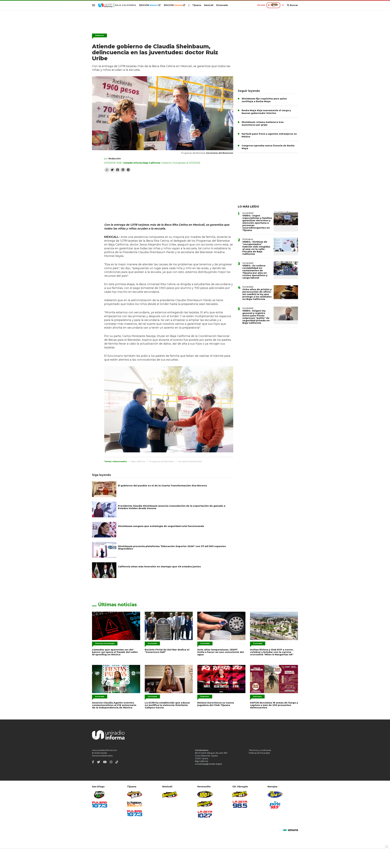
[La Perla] (275, 805)
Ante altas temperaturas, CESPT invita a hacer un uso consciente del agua (220, 652)
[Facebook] (117, 170)
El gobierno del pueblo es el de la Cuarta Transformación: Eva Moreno (162, 485)
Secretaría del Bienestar (190, 461)
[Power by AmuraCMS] (290, 830)
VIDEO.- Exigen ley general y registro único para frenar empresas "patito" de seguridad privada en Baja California (256, 316)
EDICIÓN (148, 5)
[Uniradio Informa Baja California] (117, 5)
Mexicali (208, 5)
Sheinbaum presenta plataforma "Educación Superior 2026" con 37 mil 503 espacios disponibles (172, 547)
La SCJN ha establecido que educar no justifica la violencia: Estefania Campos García (167, 705)
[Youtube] (105, 762)
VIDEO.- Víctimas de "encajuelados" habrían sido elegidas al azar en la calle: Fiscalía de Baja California (256, 247)
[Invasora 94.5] (134, 794)
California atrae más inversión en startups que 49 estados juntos (159, 566)
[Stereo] (205, 794)
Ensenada (222, 5)
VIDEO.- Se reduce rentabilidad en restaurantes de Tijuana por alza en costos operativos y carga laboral (254, 271)
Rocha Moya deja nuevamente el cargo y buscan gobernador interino (266, 112)
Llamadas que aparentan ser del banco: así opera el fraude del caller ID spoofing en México (115, 652)
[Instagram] (111, 762)
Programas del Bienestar (161, 461)
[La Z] (205, 814)
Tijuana (196, 5)
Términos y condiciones (260, 750)
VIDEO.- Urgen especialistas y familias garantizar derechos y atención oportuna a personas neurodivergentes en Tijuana (257, 223)
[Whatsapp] (107, 170)
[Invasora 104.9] (169, 794)
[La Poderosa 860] (134, 804)
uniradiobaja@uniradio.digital (208, 764)
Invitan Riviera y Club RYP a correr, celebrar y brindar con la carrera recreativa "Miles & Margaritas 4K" (272, 652)
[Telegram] (128, 170)
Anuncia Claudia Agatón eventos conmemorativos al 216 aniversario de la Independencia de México (114, 705)
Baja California (138, 461)
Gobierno (99, 35)
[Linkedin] (123, 170)
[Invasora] (99, 794)
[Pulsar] (99, 804)
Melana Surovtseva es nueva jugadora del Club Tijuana (215, 704)
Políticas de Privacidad (259, 753)
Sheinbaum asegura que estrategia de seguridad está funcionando (161, 526)
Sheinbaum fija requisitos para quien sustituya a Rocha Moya (264, 100)
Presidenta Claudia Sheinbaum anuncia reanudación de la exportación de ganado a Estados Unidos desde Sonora (171, 507)
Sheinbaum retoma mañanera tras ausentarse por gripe (263, 123)
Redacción (114, 158)
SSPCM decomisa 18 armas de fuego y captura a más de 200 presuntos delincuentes (274, 705)
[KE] (275, 794)
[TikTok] (116, 762)
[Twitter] (112, 170)
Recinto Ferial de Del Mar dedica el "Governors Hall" (167, 650)
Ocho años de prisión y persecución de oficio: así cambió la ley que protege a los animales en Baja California (257, 294)
